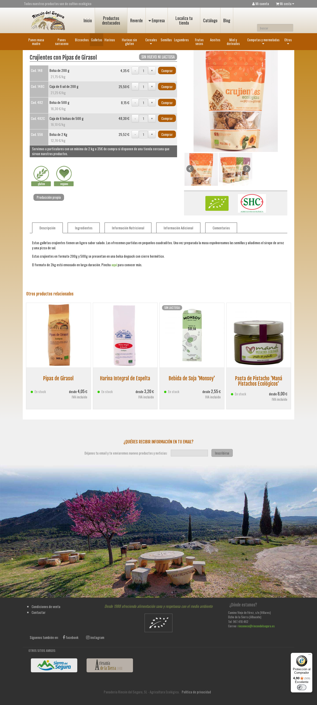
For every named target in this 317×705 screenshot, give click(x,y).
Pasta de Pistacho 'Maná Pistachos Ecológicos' (258, 381)
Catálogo (210, 20)
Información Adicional (178, 227)
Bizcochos (82, 39)
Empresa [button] (158, 20)
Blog (226, 20)
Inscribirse (222, 452)
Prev (190, 169)
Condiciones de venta (46, 606)
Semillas (166, 39)
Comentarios (221, 227)
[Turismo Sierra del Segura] (54, 665)
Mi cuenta (262, 3)
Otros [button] (288, 39)
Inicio (88, 20)
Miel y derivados (233, 41)
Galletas (96, 39)
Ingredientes (83, 227)
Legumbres (181, 39)
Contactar (38, 612)
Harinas (109, 39)
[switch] (301, 687)
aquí (114, 264)
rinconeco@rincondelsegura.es (256, 626)
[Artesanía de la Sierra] (110, 665)
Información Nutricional (128, 227)
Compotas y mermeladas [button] (263, 39)
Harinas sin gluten (129, 41)
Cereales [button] (151, 39)
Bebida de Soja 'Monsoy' (192, 378)
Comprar (167, 70)
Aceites (215, 39)
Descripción (47, 227)
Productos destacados (111, 20)
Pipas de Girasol (58, 378)
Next (246, 169)
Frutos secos (199, 41)
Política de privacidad (196, 691)
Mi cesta (285, 3)
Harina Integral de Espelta (125, 378)
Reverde (136, 20)
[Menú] (309, 655)
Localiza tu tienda (184, 20)
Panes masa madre (36, 41)
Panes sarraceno (61, 41)
